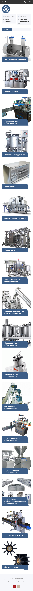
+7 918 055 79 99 (7, 21)
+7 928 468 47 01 (7, 19)
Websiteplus (21, 582)
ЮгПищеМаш (15, 9)
